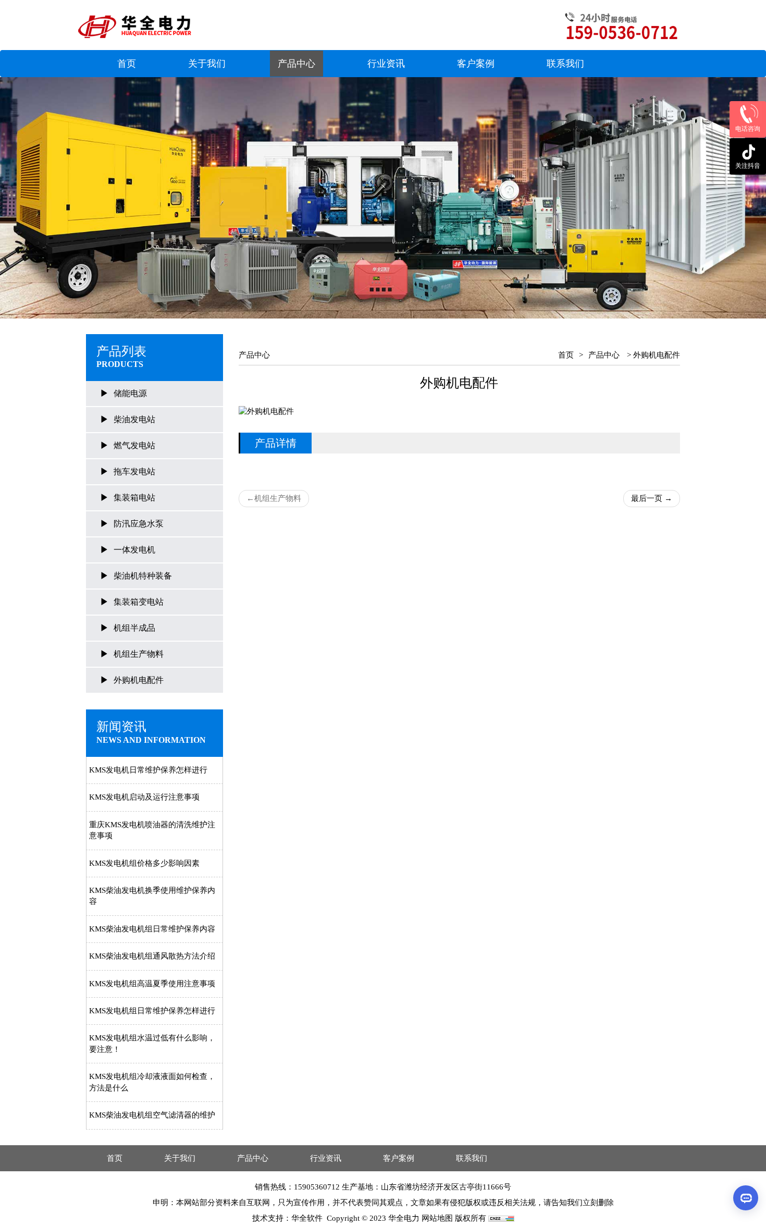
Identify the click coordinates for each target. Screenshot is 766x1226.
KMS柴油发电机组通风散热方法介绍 (152, 956)
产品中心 (296, 63)
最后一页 (651, 498)
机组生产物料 (139, 653)
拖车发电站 (134, 471)
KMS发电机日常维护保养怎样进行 (148, 770)
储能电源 (130, 393)
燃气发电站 (134, 445)
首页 (126, 63)
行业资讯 (386, 63)
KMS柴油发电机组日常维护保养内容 (152, 929)
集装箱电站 (134, 497)
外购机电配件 (139, 680)
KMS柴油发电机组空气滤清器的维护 (152, 1115)
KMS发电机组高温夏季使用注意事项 (152, 983)
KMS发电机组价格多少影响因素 (144, 863)
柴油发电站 (134, 419)
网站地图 (437, 1218)
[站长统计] (501, 1218)
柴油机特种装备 (143, 575)
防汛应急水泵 (139, 523)
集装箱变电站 (139, 601)
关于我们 (207, 63)
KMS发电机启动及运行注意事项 (144, 797)
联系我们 (565, 63)
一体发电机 (134, 549)
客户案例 (476, 63)
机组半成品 (134, 627)
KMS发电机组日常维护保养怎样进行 (152, 1011)
